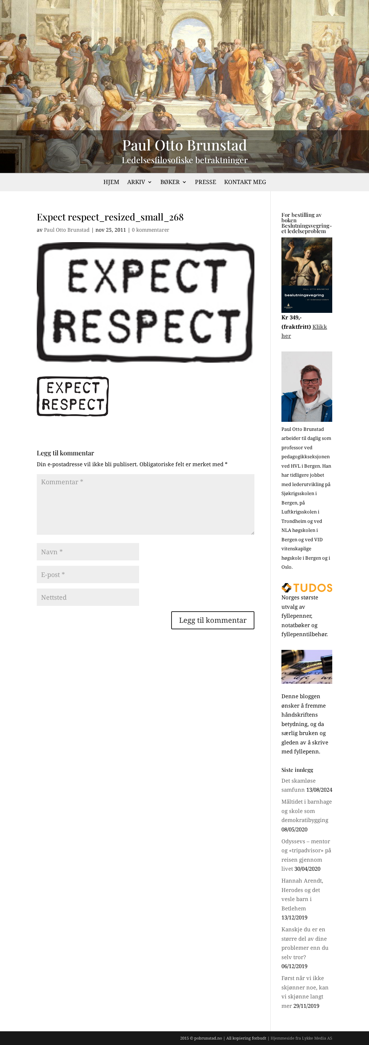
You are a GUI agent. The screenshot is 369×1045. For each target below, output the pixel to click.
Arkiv (136, 182)
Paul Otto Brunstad (67, 229)
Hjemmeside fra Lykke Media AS (301, 1038)
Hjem (111, 182)
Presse (205, 182)
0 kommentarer (150, 229)
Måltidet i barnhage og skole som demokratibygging (306, 810)
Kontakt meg (245, 182)
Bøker (170, 182)
